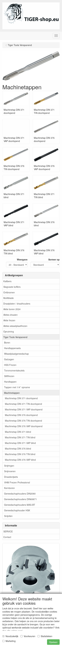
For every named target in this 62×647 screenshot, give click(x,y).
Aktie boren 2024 (12, 309)
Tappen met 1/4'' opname (17, 387)
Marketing (11, 641)
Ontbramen (9, 292)
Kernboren (9, 488)
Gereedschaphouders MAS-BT (19, 504)
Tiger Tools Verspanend (15, 337)
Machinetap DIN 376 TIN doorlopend (23, 420)
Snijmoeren (10, 471)
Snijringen (9, 465)
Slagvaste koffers (12, 286)
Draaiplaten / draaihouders (16, 303)
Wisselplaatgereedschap (16, 353)
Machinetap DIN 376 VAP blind (20, 459)
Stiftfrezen (9, 376)
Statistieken (46, 636)
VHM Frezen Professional (17, 482)
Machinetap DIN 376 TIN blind (20, 454)
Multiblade (8, 298)
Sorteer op (54, 259)
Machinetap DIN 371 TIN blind (20, 437)
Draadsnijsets (11, 476)
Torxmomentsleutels (14, 370)
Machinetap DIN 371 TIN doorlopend (23, 403)
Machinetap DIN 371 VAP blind (20, 443)
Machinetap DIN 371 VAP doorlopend (23, 409)
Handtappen (10, 381)
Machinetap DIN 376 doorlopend (21, 415)
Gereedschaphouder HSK (17, 510)
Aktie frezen (9, 320)
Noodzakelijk (12, 636)
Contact (7, 537)
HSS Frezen (10, 364)
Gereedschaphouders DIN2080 (20, 493)
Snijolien (8, 516)
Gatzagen (9, 359)
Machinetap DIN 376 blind (18, 448)
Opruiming (8, 331)
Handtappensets (12, 348)
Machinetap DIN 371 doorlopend (21, 398)
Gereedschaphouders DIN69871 (20, 499)
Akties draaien (10, 314)
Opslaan (53, 642)
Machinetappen (12, 392)
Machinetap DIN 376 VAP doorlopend (23, 426)
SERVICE (8, 531)
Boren (7, 342)
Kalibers (7, 281)
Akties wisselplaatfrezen (15, 325)
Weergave (22, 259)
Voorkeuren (29, 636)
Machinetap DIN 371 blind (18, 431)
